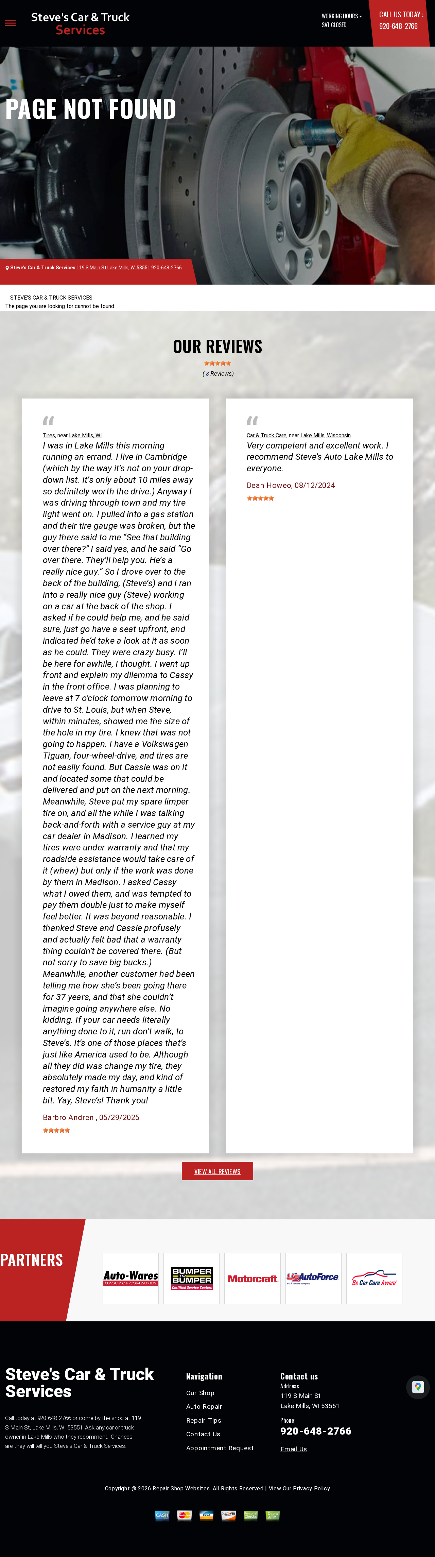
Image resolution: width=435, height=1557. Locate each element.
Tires (49, 435)
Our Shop (200, 1393)
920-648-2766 (398, 25)
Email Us (293, 1449)
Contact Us (203, 1434)
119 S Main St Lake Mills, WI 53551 (113, 267)
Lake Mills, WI (85, 435)
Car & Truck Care (266, 435)
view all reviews (217, 1171)
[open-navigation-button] (10, 23)
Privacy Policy (311, 1488)
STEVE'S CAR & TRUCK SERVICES (51, 297)
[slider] (217, 363)
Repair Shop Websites (181, 1488)
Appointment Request (220, 1448)
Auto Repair (204, 1406)
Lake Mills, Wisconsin (325, 435)
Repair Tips (204, 1420)
